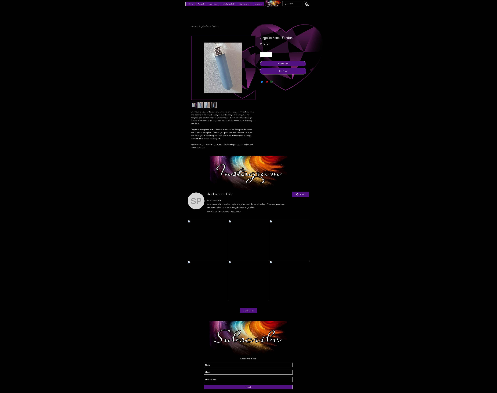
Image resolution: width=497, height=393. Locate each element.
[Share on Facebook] (261, 81)
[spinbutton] (266, 54)
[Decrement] (262, 54)
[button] (307, 4)
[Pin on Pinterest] (266, 81)
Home (193, 26)
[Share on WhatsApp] (271, 81)
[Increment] (270, 54)
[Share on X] (276, 81)
